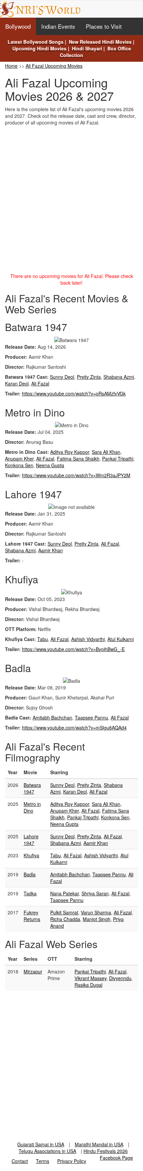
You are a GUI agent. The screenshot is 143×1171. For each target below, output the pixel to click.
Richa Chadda (65, 919)
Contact (20, 1161)
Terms (42, 1161)
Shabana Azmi (118, 376)
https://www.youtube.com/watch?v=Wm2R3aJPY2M (76, 475)
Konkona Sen (19, 465)
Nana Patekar (64, 893)
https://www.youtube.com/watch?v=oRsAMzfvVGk (74, 393)
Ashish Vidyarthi (88, 639)
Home (11, 65)
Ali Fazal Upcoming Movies (54, 65)
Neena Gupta (50, 465)
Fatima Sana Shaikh (78, 458)
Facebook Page (116, 1157)
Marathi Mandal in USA (99, 1144)
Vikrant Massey (90, 978)
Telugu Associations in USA (47, 1151)
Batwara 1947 (32, 788)
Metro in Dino (32, 807)
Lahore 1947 (31, 839)
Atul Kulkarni (120, 639)
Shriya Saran (95, 893)
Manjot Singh (96, 919)
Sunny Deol (62, 376)
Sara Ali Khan (106, 452)
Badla (30, 874)
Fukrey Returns (32, 915)
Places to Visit (104, 26)
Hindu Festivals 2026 (105, 1151)
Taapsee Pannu (91, 717)
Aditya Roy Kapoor (69, 452)
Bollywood (18, 26)
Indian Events (58, 26)
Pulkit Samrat (64, 912)
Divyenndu (120, 978)
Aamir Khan (50, 550)
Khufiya (31, 855)
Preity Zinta (89, 376)
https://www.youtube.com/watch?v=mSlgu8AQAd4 (74, 727)
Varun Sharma (96, 912)
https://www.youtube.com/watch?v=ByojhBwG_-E (73, 649)
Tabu (42, 639)
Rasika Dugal (88, 984)
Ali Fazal (40, 383)
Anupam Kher (19, 458)
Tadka (30, 893)
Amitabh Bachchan (52, 717)
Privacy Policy (71, 1161)
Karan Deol (17, 383)
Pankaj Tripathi (117, 458)
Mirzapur (33, 971)
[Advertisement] (71, 201)
